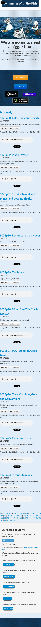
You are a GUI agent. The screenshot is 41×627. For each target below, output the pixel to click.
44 (5, 520)
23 (21, 515)
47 (15, 520)
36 (21, 518)
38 (27, 518)
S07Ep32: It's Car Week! (14, 154)
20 (11, 515)
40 (34, 518)
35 (18, 518)
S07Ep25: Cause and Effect (16, 438)
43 (2, 520)
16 (40, 513)
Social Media (8, 564)
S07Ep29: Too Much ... (13, 272)
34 (15, 518)
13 (30, 513)
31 (5, 518)
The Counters (8, 587)
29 (40, 515)
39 (30, 518)
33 (11, 518)
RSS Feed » (20, 77)
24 (24, 515)
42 (40, 518)
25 (27, 515)
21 (15, 515)
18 (5, 515)
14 (33, 513)
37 (24, 518)
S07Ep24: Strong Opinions (16, 475)
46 (11, 520)
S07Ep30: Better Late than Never (20, 235)
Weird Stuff (8, 609)
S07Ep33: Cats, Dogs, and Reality (19, 118)
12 (27, 513)
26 (30, 515)
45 (8, 520)
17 (2, 515)
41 (37, 518)
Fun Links (7, 599)
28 (37, 515)
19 (8, 515)
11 (24, 513)
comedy (7, 112)
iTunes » (20, 86)
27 (34, 515)
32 (8, 518)
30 (2, 518)
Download (15, 128)
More (5, 128)
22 (18, 515)
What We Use (8, 577)
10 (21, 513)
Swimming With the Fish (20, 3)
